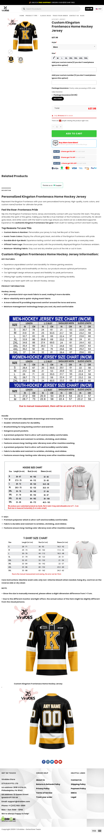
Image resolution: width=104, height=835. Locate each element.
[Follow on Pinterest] (56, 762)
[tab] (6, 190)
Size (54, 53)
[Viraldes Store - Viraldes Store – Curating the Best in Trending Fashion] (8, 9)
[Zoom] (10, 52)
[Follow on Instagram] (48, 762)
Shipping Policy (78, 784)
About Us (40, 780)
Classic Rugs (45, 15)
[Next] (40, 36)
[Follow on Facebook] (44, 762)
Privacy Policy (42, 788)
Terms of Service (44, 793)
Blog (82, 15)
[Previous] (10, 36)
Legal (73, 797)
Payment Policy (78, 788)
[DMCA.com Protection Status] (9, 819)
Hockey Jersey (58, 19)
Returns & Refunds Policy (48, 784)
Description (6, 190)
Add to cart (74, 133)
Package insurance (60, 88)
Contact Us (74, 15)
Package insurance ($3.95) (65, 95)
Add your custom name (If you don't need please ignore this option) (73, 63)
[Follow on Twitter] (52, 762)
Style (54, 42)
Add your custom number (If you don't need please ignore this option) (74, 76)
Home (22, 15)
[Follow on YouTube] (60, 762)
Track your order (60, 15)
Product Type (31, 15)
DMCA (74, 793)
